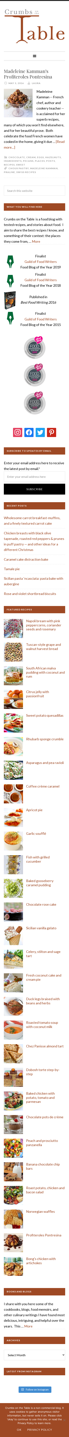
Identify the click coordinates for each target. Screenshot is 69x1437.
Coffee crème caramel (43, 786)
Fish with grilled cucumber (38, 859)
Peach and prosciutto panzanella (42, 1142)
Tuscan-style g (37, 644)
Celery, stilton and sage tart (43, 953)
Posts (50, 160)
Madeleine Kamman (44, 168)
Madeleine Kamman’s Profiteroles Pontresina (28, 74)
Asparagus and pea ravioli (45, 763)
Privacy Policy (39, 1429)
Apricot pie (34, 810)
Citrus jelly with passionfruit (37, 694)
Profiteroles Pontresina (43, 1235)
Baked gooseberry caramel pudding (39, 883)
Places (40, 160)
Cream (31, 157)
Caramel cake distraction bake (26, 559)
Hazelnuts (53, 157)
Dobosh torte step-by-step (43, 1072)
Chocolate (16, 157)
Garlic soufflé (36, 833)
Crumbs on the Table (34, 26)
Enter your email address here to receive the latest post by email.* (34, 466)
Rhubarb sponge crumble (45, 739)
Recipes (9, 164)
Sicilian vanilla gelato (41, 928)
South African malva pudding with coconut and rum (45, 672)
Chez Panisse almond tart (45, 1046)
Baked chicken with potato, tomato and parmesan (40, 1097)
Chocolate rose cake (41, 904)
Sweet (20, 164)
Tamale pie (12, 569)
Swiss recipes (26, 172)
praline (9, 172)
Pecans (28, 160)
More (36, 241)
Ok (19, 1429)
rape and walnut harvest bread (43, 646)
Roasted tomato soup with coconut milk (42, 1024)
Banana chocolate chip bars (43, 1166)
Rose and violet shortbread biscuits (30, 594)
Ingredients (13, 160)
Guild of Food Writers (41, 261)
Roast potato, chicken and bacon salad (45, 1190)
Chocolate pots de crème (44, 1117)
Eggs (40, 157)
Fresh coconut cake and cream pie (43, 977)
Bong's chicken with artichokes (41, 1261)
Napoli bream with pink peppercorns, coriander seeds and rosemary (43, 625)
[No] (64, 1420)
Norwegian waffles (40, 1211)
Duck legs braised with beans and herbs (43, 1001)
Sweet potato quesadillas (44, 715)
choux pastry (18, 168)
